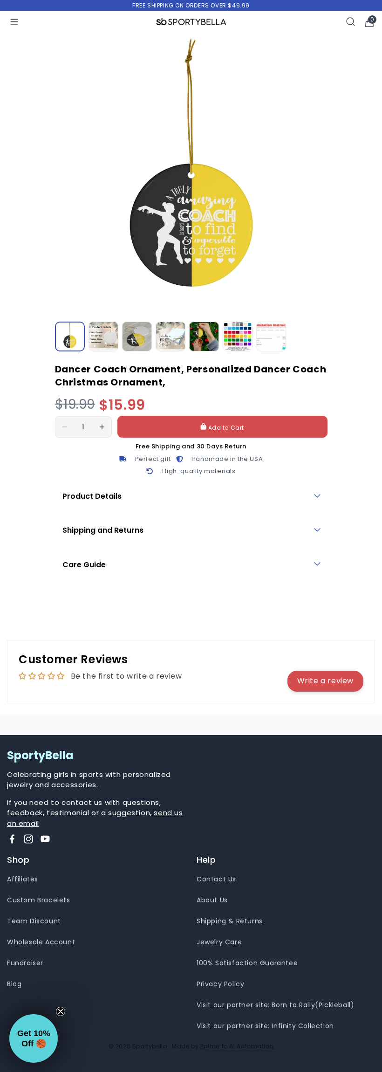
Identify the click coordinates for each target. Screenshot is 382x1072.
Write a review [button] (325, 680)
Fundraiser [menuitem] (25, 963)
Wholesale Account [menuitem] (41, 942)
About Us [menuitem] (212, 900)
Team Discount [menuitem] (34, 921)
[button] (33, 1038)
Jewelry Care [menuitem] (219, 942)
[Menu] (14, 21)
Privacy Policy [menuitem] (220, 984)
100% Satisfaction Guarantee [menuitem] (247, 963)
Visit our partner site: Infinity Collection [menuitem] (265, 1026)
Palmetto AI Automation (236, 1046)
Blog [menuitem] (14, 984)
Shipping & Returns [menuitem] (230, 921)
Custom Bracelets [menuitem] (38, 900)
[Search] (350, 21)
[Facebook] (12, 839)
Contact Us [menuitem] (216, 879)
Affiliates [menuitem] (22, 879)
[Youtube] (45, 839)
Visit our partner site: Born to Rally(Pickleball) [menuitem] (275, 1005)
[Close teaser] (60, 1011)
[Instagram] (28, 839)
